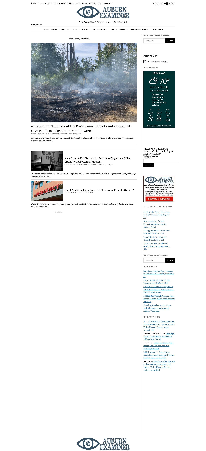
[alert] (159, 61)
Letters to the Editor (99, 29)
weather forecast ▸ (159, 126)
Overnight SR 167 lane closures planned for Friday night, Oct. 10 (159, 336)
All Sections (156, 29)
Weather (113, 29)
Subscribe (61, 3)
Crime (62, 29)
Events (54, 29)
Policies (70, 3)
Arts (68, 29)
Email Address (149, 158)
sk (144, 321)
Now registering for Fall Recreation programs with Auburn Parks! (154, 224)
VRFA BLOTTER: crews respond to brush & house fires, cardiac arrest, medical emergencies (158, 289)
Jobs (75, 29)
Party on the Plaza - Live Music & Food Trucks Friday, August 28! (156, 215)
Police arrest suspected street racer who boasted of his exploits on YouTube (158, 355)
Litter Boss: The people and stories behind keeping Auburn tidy (156, 246)
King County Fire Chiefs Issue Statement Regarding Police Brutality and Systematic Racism (98, 160)
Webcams (123, 29)
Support (97, 3)
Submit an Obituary (84, 3)
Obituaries (84, 29)
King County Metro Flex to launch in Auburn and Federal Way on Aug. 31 (158, 274)
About (43, 3)
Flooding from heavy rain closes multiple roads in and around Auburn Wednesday (157, 308)
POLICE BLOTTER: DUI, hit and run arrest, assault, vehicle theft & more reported (159, 299)
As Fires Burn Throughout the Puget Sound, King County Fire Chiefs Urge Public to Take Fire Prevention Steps (81, 128)
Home (46, 29)
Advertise (51, 3)
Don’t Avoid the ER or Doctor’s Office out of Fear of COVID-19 (99, 190)
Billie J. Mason (149, 352)
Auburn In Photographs (139, 29)
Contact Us (108, 3)
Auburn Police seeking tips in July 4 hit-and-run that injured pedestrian (158, 345)
